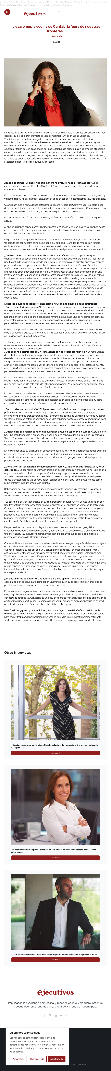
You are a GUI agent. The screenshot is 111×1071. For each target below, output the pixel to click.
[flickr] (61, 1015)
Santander (57, 36)
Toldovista (23, 5)
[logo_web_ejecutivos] (35, 13)
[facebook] (45, 1015)
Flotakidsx (77, 2)
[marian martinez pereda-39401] (55, 59)
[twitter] (50, 1015)
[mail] (66, 1015)
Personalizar (18, 1059)
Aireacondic (13, 2)
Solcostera (60, 2)
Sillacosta (68, 2)
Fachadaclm (23, 2)
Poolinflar (103, 2)
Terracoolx (32, 5)
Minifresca (51, 2)
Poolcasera (94, 2)
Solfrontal (49, 5)
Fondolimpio (5, 5)
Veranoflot (14, 5)
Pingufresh (32, 2)
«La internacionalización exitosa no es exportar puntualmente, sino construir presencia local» (54, 954)
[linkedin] (56, 1015)
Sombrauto (41, 5)
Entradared (58, 5)
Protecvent (67, 5)
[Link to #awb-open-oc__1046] (7, 12)
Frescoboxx (42, 2)
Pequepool (85, 2)
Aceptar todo (56, 1059)
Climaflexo (4, 2)
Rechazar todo (37, 1059)
